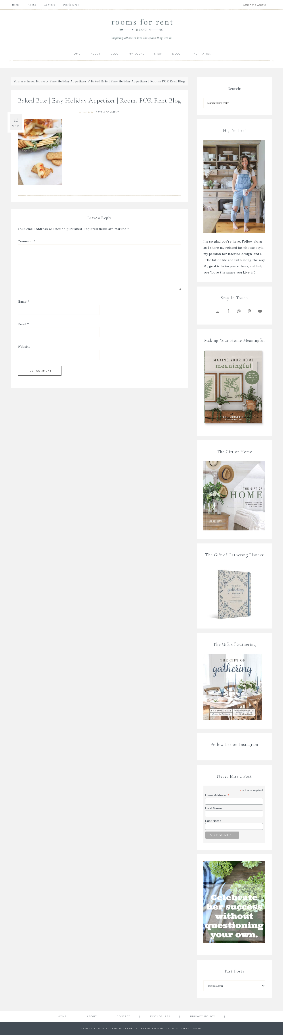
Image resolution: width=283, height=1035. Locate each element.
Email (23, 324)
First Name (213, 808)
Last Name (213, 820)
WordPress (180, 1028)
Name (23, 302)
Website (24, 347)
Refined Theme (121, 1028)
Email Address (217, 795)
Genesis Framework (154, 1028)
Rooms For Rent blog (141, 29)
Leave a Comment (107, 112)
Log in (196, 1028)
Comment (27, 241)
